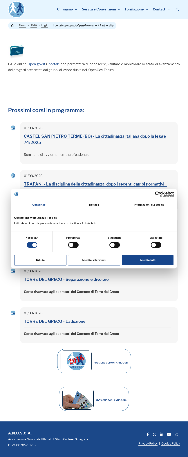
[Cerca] (177, 9)
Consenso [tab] (39, 204)
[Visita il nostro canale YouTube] (169, 435)
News (22, 25)
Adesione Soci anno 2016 (110, 400)
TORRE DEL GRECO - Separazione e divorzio (67, 279)
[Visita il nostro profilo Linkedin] (161, 435)
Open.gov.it (36, 64)
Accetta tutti (148, 260)
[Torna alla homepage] (13, 25)
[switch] (73, 245)
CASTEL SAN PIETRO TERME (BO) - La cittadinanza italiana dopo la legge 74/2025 (95, 139)
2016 (33, 25)
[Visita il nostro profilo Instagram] (176, 435)
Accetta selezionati (94, 260)
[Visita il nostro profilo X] (154, 435)
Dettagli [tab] (94, 204)
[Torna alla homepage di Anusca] (16, 9)
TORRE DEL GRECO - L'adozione (55, 321)
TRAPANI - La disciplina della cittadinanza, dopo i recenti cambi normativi (95, 184)
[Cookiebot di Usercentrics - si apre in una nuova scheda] (158, 194)
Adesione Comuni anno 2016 (111, 362)
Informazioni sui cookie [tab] (149, 204)
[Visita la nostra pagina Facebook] (148, 435)
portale (54, 64)
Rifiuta (40, 260)
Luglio (44, 25)
